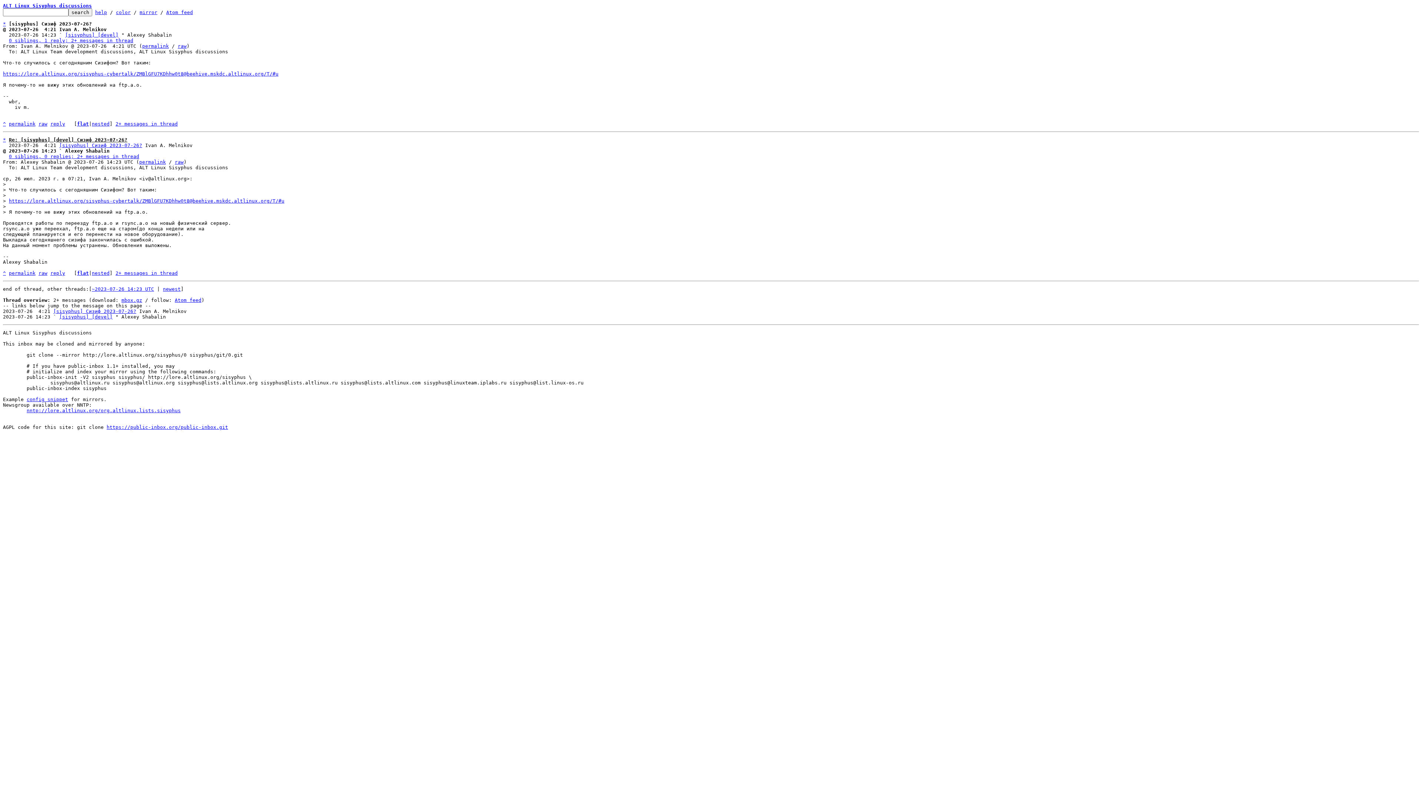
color (123, 12)
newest (172, 289)
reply (57, 124)
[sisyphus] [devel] (91, 35)
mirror (148, 12)
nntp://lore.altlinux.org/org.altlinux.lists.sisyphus (104, 410)
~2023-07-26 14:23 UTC (123, 289)
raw (182, 46)
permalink (155, 46)
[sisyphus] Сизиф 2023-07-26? (100, 145)
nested (101, 124)
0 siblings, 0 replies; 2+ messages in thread (74, 156)
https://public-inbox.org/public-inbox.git (167, 427)
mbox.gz (131, 300)
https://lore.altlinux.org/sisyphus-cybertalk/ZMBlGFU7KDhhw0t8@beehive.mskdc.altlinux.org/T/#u (140, 74)
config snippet (47, 399)
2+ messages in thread (147, 124)
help (101, 12)
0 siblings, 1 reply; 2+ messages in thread (71, 40)
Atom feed (179, 12)
